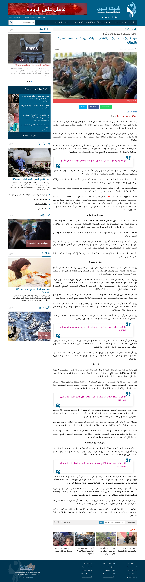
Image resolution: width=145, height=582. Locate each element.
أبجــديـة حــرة (131, 574)
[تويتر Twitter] (105, 17)
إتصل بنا (58, 23)
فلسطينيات (78, 23)
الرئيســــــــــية (131, 563)
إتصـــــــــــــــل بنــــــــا (87, 577)
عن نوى (67, 23)
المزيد (10, 30)
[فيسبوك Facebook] (102, 17)
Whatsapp (105, 107)
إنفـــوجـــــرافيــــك (87, 570)
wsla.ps (31, 577)
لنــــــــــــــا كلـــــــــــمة (86, 574)
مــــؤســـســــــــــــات (108, 567)
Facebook (93, 107)
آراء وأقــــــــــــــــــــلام (108, 563)
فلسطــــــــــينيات (87, 567)
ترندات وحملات (87, 563)
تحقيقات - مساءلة (104, 23)
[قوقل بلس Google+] (109, 17)
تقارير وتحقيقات (109, 570)
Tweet (83, 107)
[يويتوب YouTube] (112, 17)
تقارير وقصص (120, 23)
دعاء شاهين (131, 112)
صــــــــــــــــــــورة (131, 567)
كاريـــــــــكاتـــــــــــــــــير (108, 574)
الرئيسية (132, 23)
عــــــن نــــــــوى (131, 577)
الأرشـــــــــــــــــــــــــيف (108, 577)
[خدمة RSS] (115, 17)
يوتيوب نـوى (131, 570)
